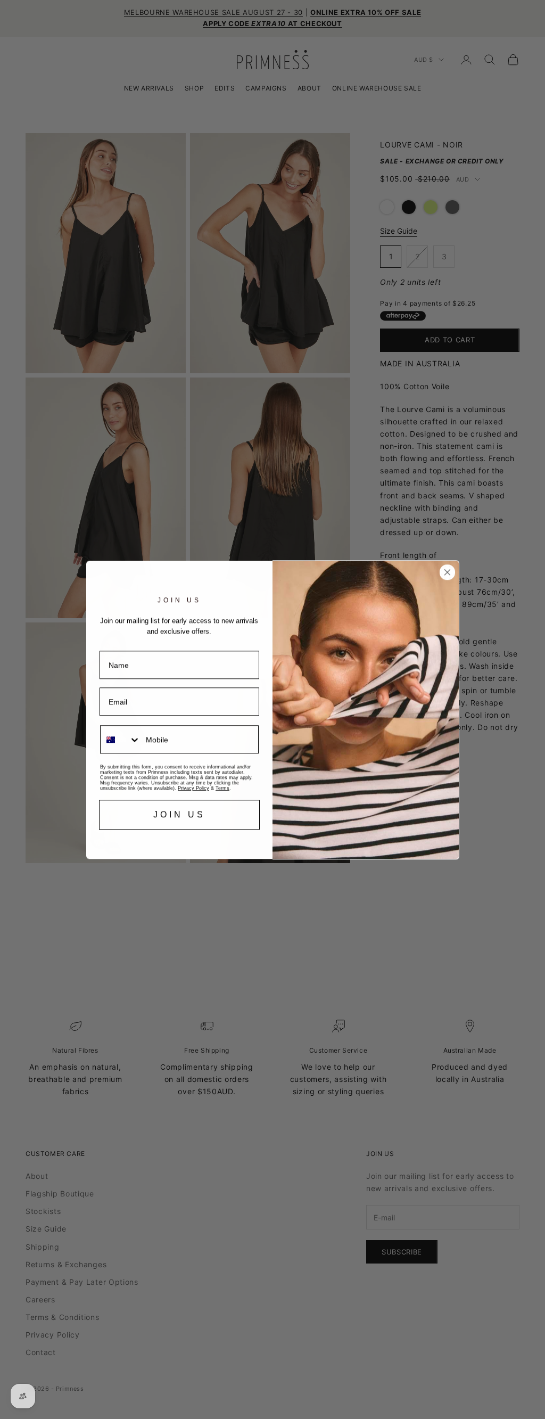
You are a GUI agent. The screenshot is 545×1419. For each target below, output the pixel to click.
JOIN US (179, 814)
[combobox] (121, 739)
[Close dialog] (447, 572)
